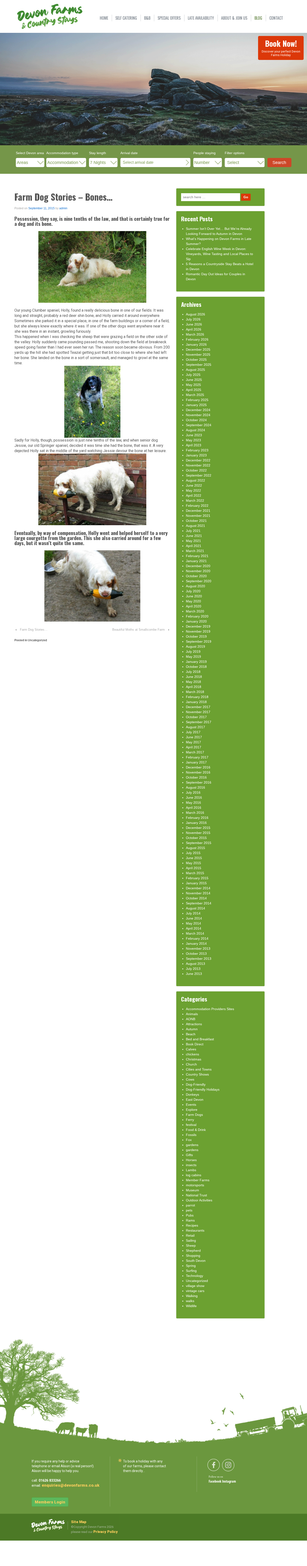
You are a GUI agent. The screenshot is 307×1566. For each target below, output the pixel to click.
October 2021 (196, 521)
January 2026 (196, 344)
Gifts (189, 1155)
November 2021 (198, 516)
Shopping (193, 1255)
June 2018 (194, 677)
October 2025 (196, 359)
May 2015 (193, 863)
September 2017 (198, 722)
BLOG (258, 18)
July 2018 (193, 672)
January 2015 (196, 883)
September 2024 (198, 425)
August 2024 (195, 430)
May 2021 (193, 541)
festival (191, 1125)
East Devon (194, 1099)
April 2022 (193, 495)
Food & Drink (196, 1130)
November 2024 (198, 415)
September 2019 (198, 641)
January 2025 (196, 405)
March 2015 (195, 873)
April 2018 (193, 687)
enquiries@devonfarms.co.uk (70, 1485)
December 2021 (198, 510)
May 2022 (193, 490)
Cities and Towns (199, 1069)
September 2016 (198, 782)
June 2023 (194, 435)
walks (190, 1301)
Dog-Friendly (196, 1084)
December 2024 (198, 410)
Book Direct (194, 1044)
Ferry (190, 1120)
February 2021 (197, 556)
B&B (147, 18)
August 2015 (195, 848)
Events (191, 1104)
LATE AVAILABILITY (201, 18)
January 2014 (196, 943)
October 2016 (196, 777)
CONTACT (276, 18)
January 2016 (196, 823)
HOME (104, 18)
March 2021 (195, 551)
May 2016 (193, 802)
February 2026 (197, 339)
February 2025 (197, 400)
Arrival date (129, 153)
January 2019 (196, 662)
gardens (192, 1145)
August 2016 (195, 787)
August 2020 (195, 586)
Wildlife (191, 1306)
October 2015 (196, 838)
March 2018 (195, 692)
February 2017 (197, 757)
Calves (191, 1049)
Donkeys (192, 1094)
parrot (190, 1205)
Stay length (97, 153)
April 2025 (193, 390)
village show (195, 1286)
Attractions (194, 1024)
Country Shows (197, 1074)
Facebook (215, 1482)
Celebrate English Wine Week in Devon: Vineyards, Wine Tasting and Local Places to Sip (219, 254)
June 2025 (194, 380)
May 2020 (193, 601)
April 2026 (193, 329)
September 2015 (198, 843)
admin (63, 208)
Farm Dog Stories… (33, 629)
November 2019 (198, 631)
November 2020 (198, 571)
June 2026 (194, 324)
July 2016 (193, 792)
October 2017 (196, 717)
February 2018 (197, 697)
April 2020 (193, 606)
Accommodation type (62, 153)
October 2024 (196, 420)
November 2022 (198, 465)
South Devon (196, 1261)
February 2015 (197, 878)
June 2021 (194, 536)
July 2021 (193, 531)
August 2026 (195, 314)
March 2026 (195, 334)
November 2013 (198, 948)
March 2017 (195, 752)
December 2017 (198, 707)
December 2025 (198, 349)
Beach (190, 1034)
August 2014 (195, 908)
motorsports (195, 1185)
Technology (194, 1276)
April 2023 (193, 445)
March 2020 (195, 611)
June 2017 (194, 737)
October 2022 (196, 470)
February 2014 (197, 938)
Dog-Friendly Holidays (202, 1089)
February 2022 (197, 505)
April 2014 (193, 928)
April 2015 (193, 868)
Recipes (192, 1225)
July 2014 (193, 913)
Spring (191, 1266)
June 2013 (194, 974)
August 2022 (195, 480)
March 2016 (195, 813)
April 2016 (193, 807)
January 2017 (196, 762)
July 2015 (193, 853)
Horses (191, 1160)
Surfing (191, 1271)
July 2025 (193, 375)
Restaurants (195, 1230)
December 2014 (198, 888)
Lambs (191, 1170)
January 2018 (196, 702)
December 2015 (198, 828)
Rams (190, 1220)
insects (191, 1165)
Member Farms (197, 1180)
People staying (204, 153)
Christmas (193, 1059)
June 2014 (194, 918)
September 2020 (198, 581)
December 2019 (198, 626)
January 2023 (196, 455)
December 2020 (198, 566)
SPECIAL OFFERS (169, 18)
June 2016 (194, 797)
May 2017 (193, 742)
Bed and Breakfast (200, 1039)
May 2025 (193, 385)
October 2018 (196, 667)
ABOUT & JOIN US (234, 18)
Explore (191, 1110)
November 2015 (198, 833)
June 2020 (194, 596)
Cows (190, 1079)
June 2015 (194, 858)
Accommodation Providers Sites (210, 1009)
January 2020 (196, 621)
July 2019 (193, 651)
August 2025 (195, 370)
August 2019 (195, 646)
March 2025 (195, 395)
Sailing (191, 1240)
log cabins (193, 1175)
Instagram (229, 1482)
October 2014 (196, 898)
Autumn (192, 1029)
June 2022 (194, 485)
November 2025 (198, 354)
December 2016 (198, 767)
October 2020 (196, 576)
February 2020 (197, 616)
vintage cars (195, 1291)
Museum (192, 1190)
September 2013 (198, 959)
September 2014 (198, 903)
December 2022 (198, 460)
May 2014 (193, 923)
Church (191, 1064)
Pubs (190, 1215)
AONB (190, 1019)
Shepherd (193, 1250)
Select (233, 162)
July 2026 (193, 319)
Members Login (50, 1502)
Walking (192, 1296)
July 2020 (193, 591)
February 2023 (197, 450)
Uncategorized (37, 640)
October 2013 (196, 953)
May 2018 (193, 682)
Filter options (234, 153)
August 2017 (195, 727)
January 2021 (196, 561)
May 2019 (193, 656)
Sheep (191, 1245)
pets (189, 1210)
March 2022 (195, 500)
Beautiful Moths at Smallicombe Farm (138, 629)
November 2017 (198, 712)
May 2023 (193, 440)
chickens (192, 1054)
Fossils (191, 1135)
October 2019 (196, 636)
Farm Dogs (194, 1115)
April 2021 (193, 546)
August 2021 (195, 526)
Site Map (78, 1522)
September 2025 (198, 365)
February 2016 (197, 818)
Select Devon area (30, 153)
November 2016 (198, 772)
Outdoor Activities (199, 1200)
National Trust (196, 1195)
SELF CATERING (126, 18)
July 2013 (193, 969)
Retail (190, 1235)
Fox (189, 1140)
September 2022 (198, 475)
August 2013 (195, 964)
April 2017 (193, 747)
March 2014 (195, 933)
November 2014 (198, 893)
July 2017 (193, 732)
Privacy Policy (105, 1532)
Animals (192, 1014)
